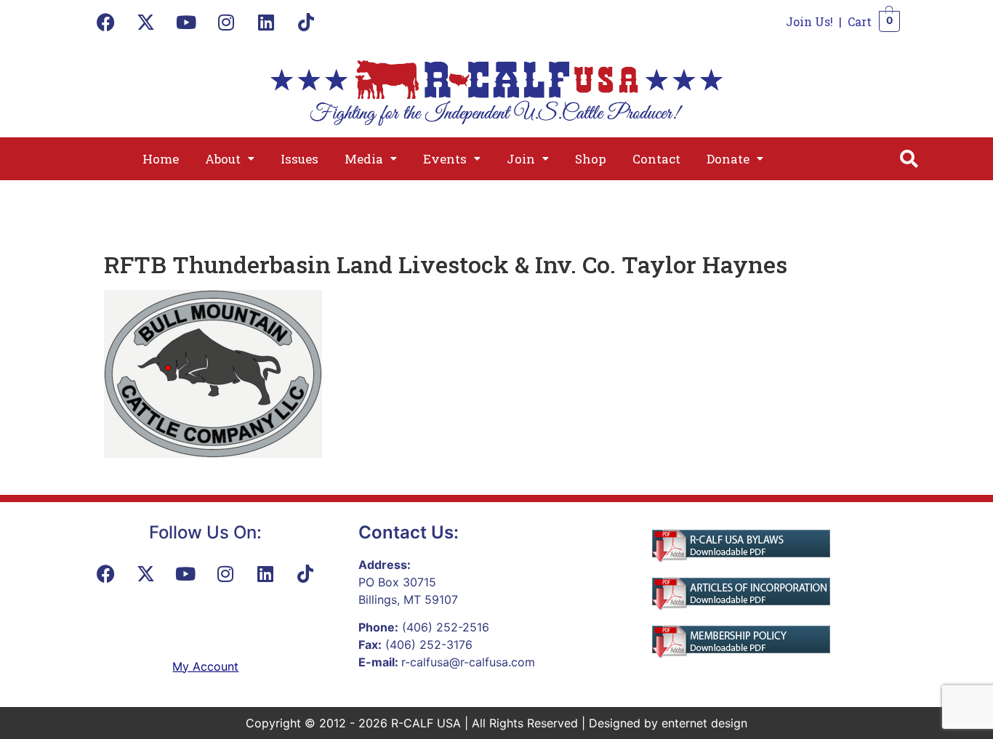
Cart (860, 21)
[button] (230, 158)
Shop (590, 158)
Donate (728, 158)
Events (445, 158)
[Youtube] (186, 22)
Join (521, 158)
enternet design (704, 723)
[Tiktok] (306, 22)
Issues (299, 158)
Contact (656, 158)
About (223, 158)
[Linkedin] (266, 22)
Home (160, 158)
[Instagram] (226, 22)
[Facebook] (106, 22)
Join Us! (809, 21)
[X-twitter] (146, 22)
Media (364, 158)
